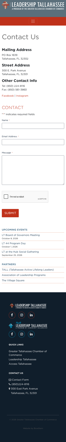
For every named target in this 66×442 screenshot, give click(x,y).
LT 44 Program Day (14, 243)
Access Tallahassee (20, 363)
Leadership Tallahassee (22, 359)
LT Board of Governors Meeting (21, 235)
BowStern (38, 428)
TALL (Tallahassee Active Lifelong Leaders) (28, 269)
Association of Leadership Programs (24, 275)
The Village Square (13, 280)
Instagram (22, 95)
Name (6, 120)
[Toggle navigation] (33, 21)
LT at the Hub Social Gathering (20, 251)
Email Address (10, 136)
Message (7, 152)
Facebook (8, 95)
